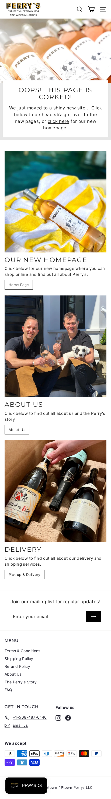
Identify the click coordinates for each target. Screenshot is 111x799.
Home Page (19, 285)
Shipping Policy (19, 658)
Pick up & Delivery (24, 574)
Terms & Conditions (22, 650)
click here (58, 121)
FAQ (8, 689)
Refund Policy (17, 666)
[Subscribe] (93, 616)
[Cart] (91, 9)
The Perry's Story (21, 682)
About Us (17, 429)
